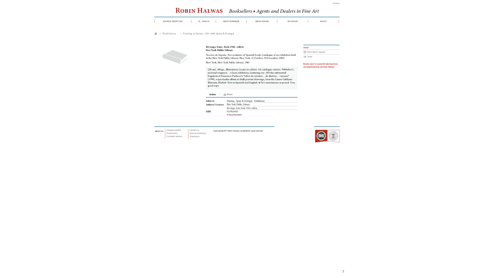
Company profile (174, 130)
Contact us (194, 130)
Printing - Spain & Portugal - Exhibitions (246, 101)
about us (159, 131)
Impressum (195, 137)
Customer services (174, 137)
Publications (172, 133)
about (323, 21)
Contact (336, 4)
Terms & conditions (198, 133)
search (205, 21)
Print (230, 94)
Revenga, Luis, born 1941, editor (242, 108)
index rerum (262, 21)
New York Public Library (238, 104)
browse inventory (173, 21)
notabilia (293, 21)
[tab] (213, 94)
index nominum (231, 21)
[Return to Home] (156, 34)
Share (309, 57)
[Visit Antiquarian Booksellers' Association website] (327, 136)
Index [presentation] (212, 94)
